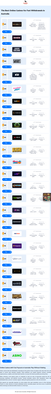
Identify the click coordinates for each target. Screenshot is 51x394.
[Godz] (17, 283)
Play (6, 31)
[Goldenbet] (17, 112)
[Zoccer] (17, 308)
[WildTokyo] (17, 137)
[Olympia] (17, 271)
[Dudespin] (17, 162)
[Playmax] (17, 101)
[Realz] (17, 24)
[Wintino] (17, 149)
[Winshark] (17, 221)
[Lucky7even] (17, 173)
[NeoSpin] (17, 197)
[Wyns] (17, 185)
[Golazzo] (17, 74)
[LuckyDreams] (17, 49)
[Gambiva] (17, 37)
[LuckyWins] (17, 61)
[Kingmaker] (17, 246)
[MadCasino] (17, 343)
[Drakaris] (17, 125)
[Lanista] (17, 296)
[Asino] (17, 355)
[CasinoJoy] (17, 88)
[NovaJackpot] (17, 332)
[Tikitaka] (17, 233)
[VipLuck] (17, 258)
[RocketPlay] (17, 320)
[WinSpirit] (17, 210)
